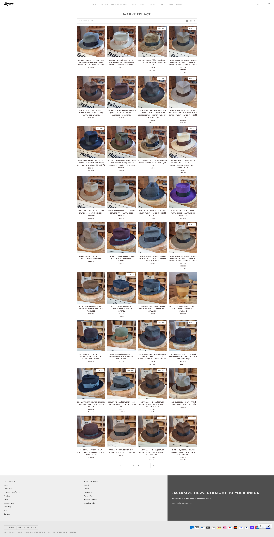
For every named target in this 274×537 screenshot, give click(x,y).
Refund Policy (89, 496)
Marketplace (8, 489)
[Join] (268, 503)
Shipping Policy (89, 503)
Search (86, 485)
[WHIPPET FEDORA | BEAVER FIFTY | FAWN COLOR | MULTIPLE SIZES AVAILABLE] (91, 192)
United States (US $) (26, 527)
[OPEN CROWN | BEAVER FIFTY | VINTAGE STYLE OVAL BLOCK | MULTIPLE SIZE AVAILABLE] (91, 336)
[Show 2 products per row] (187, 21)
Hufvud (8, 532)
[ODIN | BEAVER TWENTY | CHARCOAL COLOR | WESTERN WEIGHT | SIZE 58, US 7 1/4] (152, 192)
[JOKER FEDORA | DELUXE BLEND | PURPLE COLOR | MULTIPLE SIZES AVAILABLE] (183, 192)
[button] (119, 4)
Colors (86, 489)
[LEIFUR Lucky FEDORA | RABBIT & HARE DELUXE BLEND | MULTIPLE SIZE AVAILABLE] (183, 288)
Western (7, 496)
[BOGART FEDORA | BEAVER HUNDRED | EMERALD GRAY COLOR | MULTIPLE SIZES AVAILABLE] (152, 237)
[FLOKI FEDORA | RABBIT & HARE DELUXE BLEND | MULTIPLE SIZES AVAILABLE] (91, 288)
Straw (6, 500)
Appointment (9, 503)
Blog (5, 510)
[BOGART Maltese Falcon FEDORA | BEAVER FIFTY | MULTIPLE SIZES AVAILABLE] (121, 192)
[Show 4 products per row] (195, 21)
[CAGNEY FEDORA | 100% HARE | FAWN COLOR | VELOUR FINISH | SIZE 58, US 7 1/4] (152, 142)
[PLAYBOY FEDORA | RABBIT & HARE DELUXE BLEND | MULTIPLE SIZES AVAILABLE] (121, 237)
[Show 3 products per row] (191, 21)
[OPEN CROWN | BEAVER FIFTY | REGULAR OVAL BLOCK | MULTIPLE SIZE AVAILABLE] (121, 336)
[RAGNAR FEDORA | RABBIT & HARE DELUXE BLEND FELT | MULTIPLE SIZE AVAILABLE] (152, 288)
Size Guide (88, 492)
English (9, 527)
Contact (7, 514)
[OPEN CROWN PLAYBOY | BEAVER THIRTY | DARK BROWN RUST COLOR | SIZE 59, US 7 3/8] (91, 431)
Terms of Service (90, 500)
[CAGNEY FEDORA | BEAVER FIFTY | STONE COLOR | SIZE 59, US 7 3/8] (183, 383)
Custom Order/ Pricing (12, 492)
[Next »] (153, 465)
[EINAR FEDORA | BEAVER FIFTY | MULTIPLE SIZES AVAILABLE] (91, 237)
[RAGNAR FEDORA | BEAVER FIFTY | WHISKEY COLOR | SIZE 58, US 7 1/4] (121, 431)
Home (6, 485)
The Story (7, 507)
